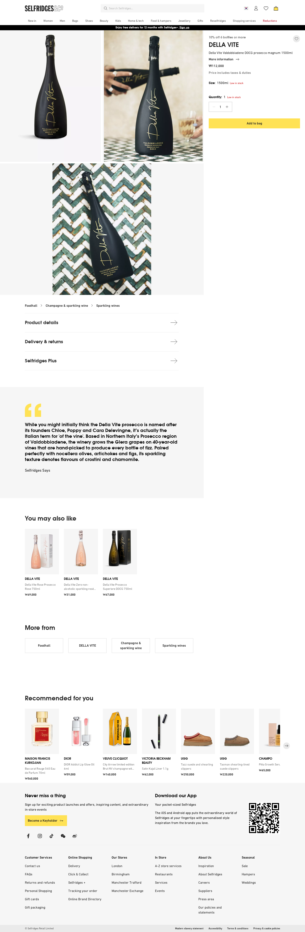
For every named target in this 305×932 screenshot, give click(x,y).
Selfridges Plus (41, 361)
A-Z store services (168, 866)
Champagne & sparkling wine (67, 306)
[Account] (256, 8)
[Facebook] (28, 838)
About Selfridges (210, 874)
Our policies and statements (210, 909)
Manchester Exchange (127, 891)
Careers (204, 882)
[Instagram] (40, 838)
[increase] (227, 106)
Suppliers (205, 891)
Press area (206, 899)
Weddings (249, 882)
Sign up (184, 27)
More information (221, 59)
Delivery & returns (44, 342)
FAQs (28, 874)
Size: (218, 83)
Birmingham (121, 874)
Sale (245, 866)
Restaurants (164, 874)
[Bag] (276, 8)
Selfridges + (76, 882)
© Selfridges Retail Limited (39, 928)
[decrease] (214, 106)
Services (161, 882)
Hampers (248, 874)
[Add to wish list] (296, 38)
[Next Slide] (286, 745)
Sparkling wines (108, 306)
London (117, 866)
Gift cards (32, 899)
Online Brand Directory (84, 899)
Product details (41, 323)
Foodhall (31, 306)
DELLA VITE (224, 45)
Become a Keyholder (42, 820)
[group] (81, 564)
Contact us (32, 866)
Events (160, 891)
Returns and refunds (40, 882)
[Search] (105, 8)
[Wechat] (63, 838)
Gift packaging (35, 907)
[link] (41, 587)
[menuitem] (32, 21)
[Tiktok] (51, 838)
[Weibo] (74, 838)
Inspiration (206, 866)
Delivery (74, 866)
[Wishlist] (266, 8)
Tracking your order (82, 891)
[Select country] (246, 8)
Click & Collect (78, 874)
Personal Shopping (38, 891)
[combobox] (156, 8)
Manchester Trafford (127, 882)
